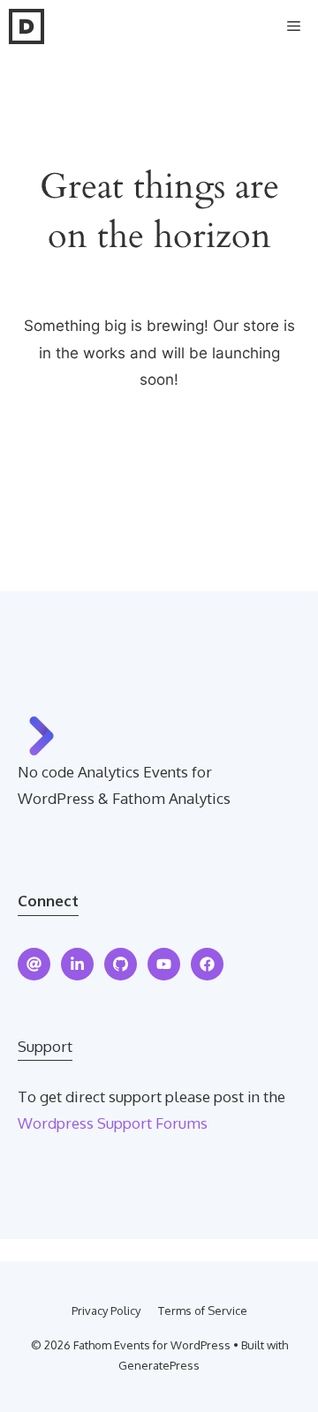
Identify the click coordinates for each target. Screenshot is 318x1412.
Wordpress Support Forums (113, 1123)
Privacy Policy (106, 1310)
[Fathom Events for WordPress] (26, 26)
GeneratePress (159, 1365)
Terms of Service (202, 1310)
